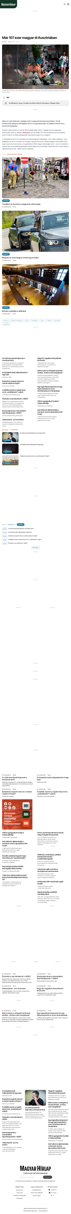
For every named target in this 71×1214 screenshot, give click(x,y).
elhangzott (26, 132)
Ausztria (6, 320)
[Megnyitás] (68, 4)
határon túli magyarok (16, 320)
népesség (6, 324)
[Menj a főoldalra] (8, 4)
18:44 (4, 539)
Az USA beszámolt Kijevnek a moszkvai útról (32, 433)
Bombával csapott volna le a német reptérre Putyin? (34, 456)
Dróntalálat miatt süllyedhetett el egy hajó (31, 444)
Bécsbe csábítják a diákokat (14, 311)
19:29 (4, 529)
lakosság (57, 320)
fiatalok (49, 320)
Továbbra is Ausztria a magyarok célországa (21, 204)
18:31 (4, 543)
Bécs (42, 320)
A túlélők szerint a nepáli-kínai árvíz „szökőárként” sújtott (24, 539)
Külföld (5, 200)
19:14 (4, 532)
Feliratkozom (47, 1177)
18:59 (4, 536)
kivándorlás (34, 320)
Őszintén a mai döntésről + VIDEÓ (17, 543)
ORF (27, 320)
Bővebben (35, 547)
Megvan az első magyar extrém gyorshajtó (20, 258)
